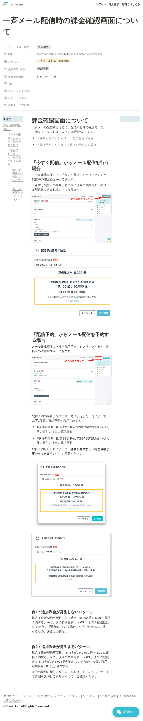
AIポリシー (90, 696)
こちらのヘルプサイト (94, 672)
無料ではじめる (131, 4)
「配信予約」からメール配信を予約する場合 (66, 145)
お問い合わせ (12, 700)
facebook (130, 696)
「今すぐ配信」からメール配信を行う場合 (65, 138)
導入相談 (114, 4)
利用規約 (43, 696)
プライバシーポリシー (65, 696)
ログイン (101, 4)
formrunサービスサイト (19, 696)
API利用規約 (108, 696)
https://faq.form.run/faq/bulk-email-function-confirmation (69, 54)
